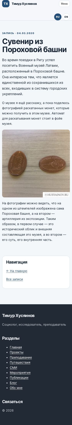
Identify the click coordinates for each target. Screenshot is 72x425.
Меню (64, 3)
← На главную (16, 271)
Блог (13, 383)
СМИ (13, 367)
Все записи (14, 279)
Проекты (16, 352)
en (66, 16)
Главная (16, 347)
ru (58, 16)
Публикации (19, 377)
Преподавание (21, 357)
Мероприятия (20, 372)
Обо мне (16, 388)
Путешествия (20, 362)
